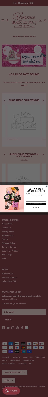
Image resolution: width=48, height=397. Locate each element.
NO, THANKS (36, 207)
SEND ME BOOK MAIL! (36, 204)
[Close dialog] (46, 186)
